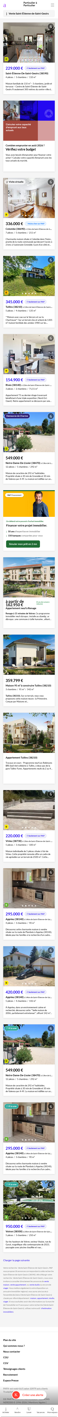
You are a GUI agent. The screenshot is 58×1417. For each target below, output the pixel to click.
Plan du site (9, 1340)
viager (5, 1288)
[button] (22, 58)
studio (51, 1298)
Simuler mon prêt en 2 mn (23, 544)
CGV (5, 1363)
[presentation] (6, 43)
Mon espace (52, 1412)
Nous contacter (11, 1351)
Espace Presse (11, 1380)
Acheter (5, 1412)
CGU (5, 1357)
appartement (42, 1298)
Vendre (17, 1412)
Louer (29, 1412)
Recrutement (10, 1374)
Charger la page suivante (16, 1260)
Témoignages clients (14, 1368)
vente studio (34, 1284)
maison (33, 1298)
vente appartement (18, 1284)
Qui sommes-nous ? (14, 1345)
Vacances (41, 1412)
